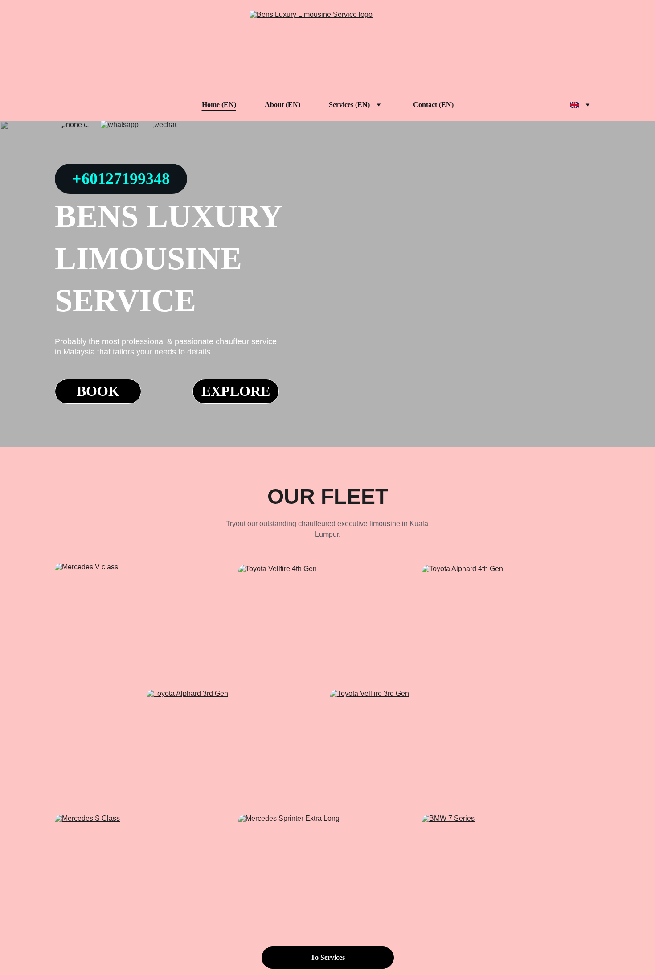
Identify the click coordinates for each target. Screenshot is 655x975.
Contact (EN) (433, 104)
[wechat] (167, 139)
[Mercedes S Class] (144, 874)
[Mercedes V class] (144, 622)
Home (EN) (219, 104)
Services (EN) (349, 104)
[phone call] (75, 139)
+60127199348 (121, 179)
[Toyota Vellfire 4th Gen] (327, 623)
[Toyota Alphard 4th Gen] (511, 623)
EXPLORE (235, 391)
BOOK (98, 391)
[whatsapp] (121, 139)
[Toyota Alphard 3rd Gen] (236, 748)
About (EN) (282, 104)
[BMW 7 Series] (511, 874)
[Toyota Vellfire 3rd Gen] (419, 747)
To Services (328, 957)
